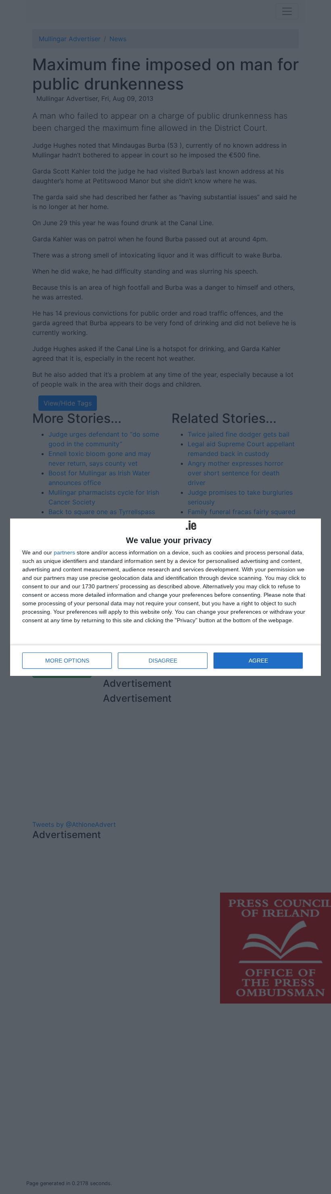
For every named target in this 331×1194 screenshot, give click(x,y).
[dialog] (165, 597)
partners (64, 552)
